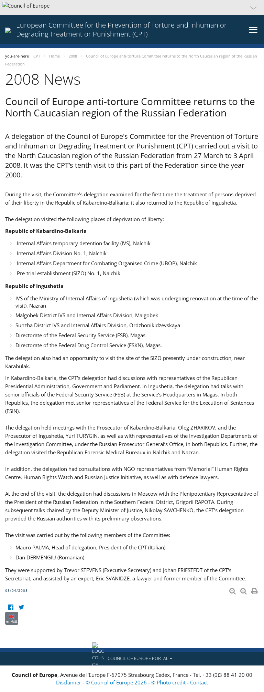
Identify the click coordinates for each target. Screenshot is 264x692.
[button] (132, 7)
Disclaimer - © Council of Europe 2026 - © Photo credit (121, 682)
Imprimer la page (255, 589)
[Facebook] (10, 607)
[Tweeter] (21, 607)
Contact (199, 682)
